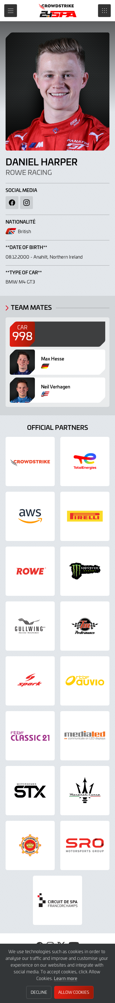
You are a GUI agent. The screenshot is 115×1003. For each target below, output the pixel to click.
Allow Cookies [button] (73, 992)
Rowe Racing (29, 172)
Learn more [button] (65, 978)
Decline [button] (39, 992)
